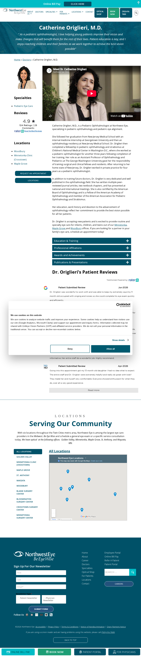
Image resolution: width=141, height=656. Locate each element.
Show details (118, 340)
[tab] (28, 451)
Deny (70, 349)
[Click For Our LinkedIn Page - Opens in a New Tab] (31, 614)
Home (17, 59)
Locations (76, 11)
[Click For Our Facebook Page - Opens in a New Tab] (27, 614)
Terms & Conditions (69, 626)
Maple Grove (20, 163)
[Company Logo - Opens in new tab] (123, 280)
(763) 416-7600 (126, 12)
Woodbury (19, 151)
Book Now (112, 12)
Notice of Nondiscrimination (93, 626)
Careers (119, 583)
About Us (30, 12)
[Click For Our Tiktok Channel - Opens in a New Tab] (46, 614)
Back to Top (70, 640)
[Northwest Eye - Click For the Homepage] (14, 13)
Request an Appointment (33, 173)
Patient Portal (111, 564)
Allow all (110, 349)
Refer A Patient (112, 560)
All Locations (59, 451)
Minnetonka (120, 224)
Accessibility (41, 626)
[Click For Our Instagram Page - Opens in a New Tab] (36, 614)
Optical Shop (100, 12)
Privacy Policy (53, 626)
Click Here (77, 4)
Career (85, 560)
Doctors (39, 11)
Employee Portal (112, 552)
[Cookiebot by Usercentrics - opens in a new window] (118, 305)
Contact (89, 11)
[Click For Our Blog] (51, 614)
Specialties (50, 11)
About (85, 556)
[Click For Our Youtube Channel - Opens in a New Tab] (41, 614)
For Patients (63, 12)
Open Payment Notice (116, 626)
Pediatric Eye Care (23, 106)
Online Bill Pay (111, 556)
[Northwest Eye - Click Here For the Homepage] (34, 558)
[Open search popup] (136, 13)
